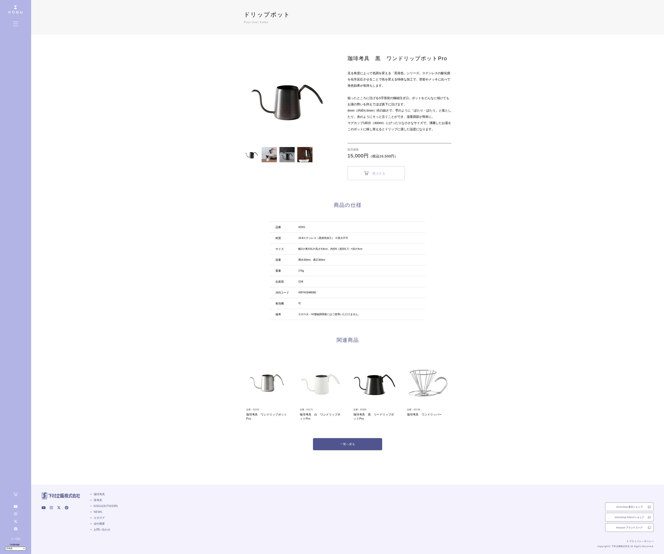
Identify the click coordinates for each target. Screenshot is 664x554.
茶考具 (98, 500)
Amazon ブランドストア (629, 527)
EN (18, 539)
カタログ (99, 517)
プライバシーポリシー (641, 541)
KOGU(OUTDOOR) (106, 506)
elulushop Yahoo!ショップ (629, 517)
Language (15, 544)
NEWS (98, 511)
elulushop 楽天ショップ (629, 506)
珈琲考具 (99, 494)
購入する (378, 173)
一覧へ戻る (347, 444)
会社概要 (99, 523)
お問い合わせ (102, 529)
